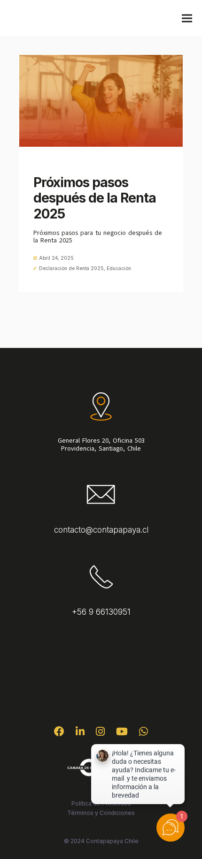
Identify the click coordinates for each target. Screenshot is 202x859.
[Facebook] (59, 733)
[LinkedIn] (80, 733)
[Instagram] (100, 733)
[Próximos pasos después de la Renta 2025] (101, 101)
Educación (119, 268)
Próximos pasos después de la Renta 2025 (94, 198)
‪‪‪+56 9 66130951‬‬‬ (101, 612)
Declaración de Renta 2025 (71, 268)
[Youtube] (121, 733)
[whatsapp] (143, 733)
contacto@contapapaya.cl (101, 530)
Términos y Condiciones (101, 812)
